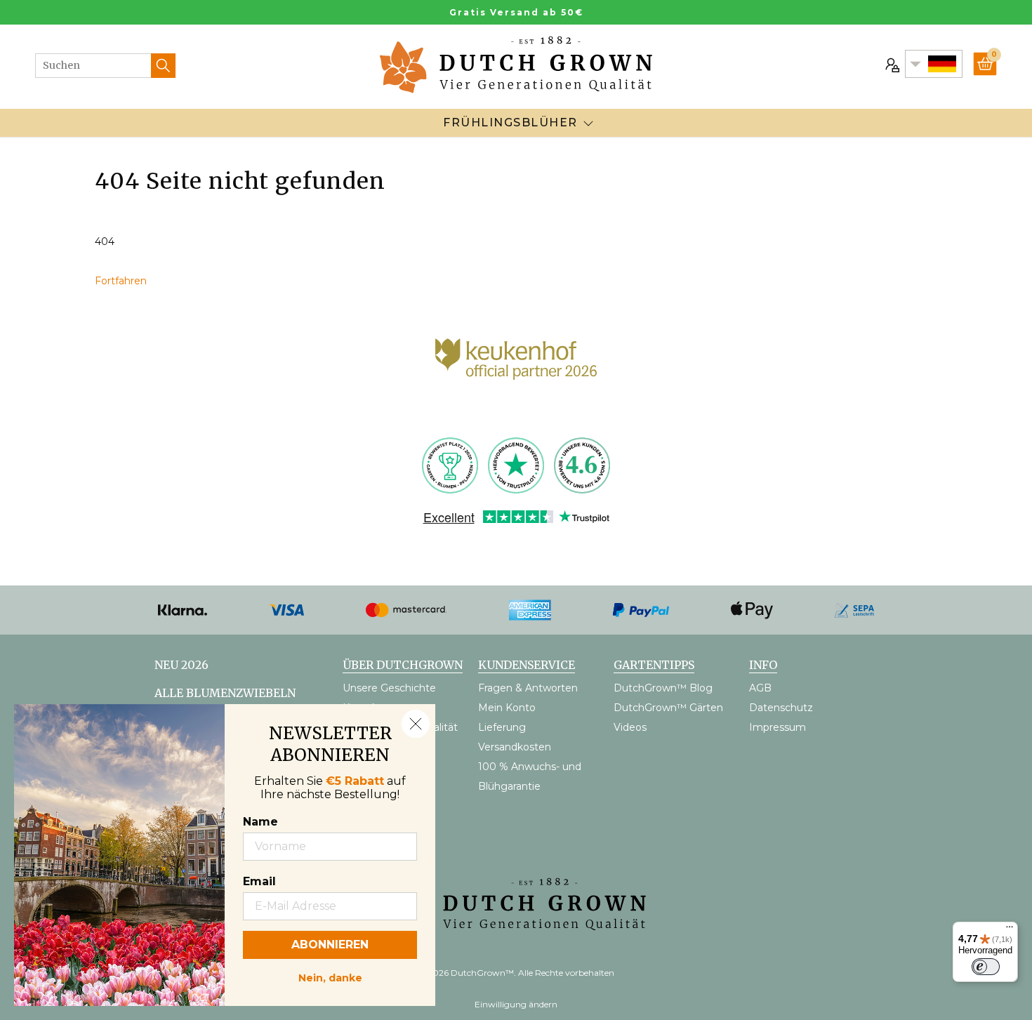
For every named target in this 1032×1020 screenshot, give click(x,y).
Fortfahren (121, 280)
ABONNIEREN (330, 944)
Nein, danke (330, 976)
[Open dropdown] (588, 123)
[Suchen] (163, 65)
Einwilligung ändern (516, 1004)
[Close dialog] (416, 724)
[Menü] (1009, 930)
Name (260, 821)
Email (259, 881)
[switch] (986, 966)
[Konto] (890, 63)
